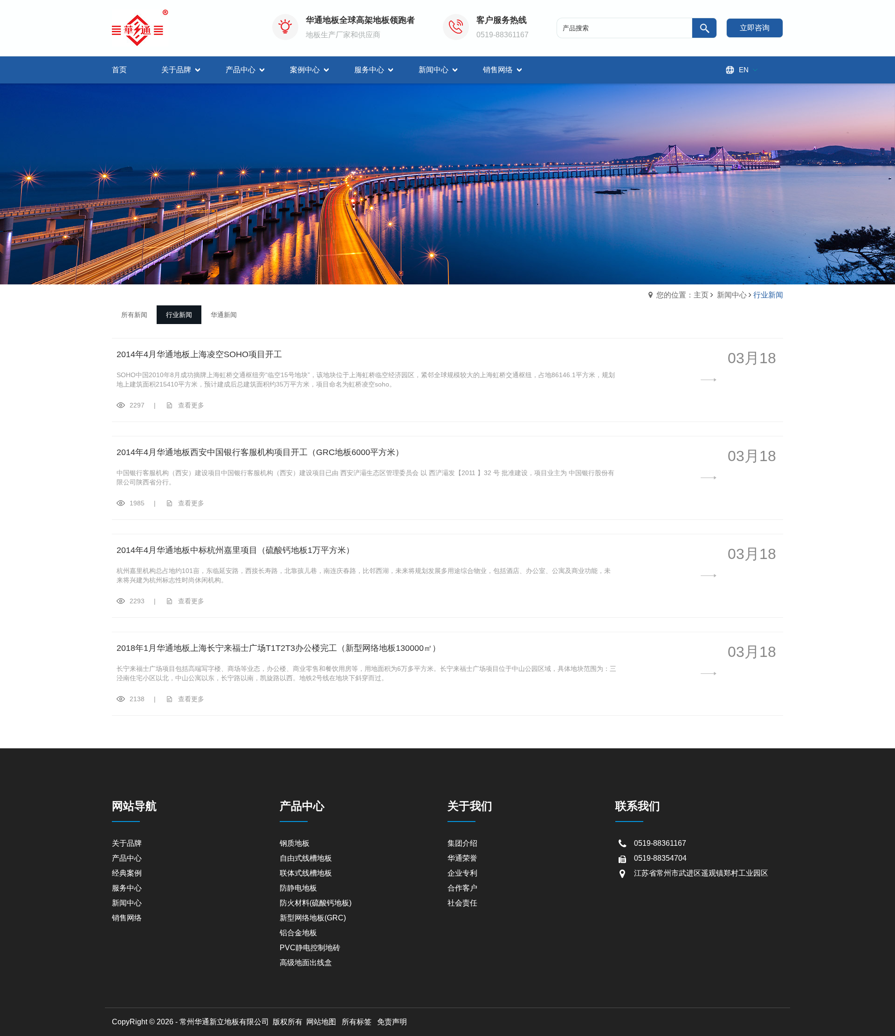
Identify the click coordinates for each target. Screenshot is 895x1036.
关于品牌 (127, 843)
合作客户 (462, 888)
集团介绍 (462, 843)
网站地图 (321, 1022)
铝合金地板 (298, 933)
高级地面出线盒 (306, 963)
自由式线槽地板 (306, 858)
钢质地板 (295, 843)
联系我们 (637, 806)
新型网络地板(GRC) (313, 918)
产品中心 (127, 858)
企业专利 (462, 873)
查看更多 (191, 405)
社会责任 (462, 903)
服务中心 (127, 888)
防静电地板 (298, 888)
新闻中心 (732, 295)
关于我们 (470, 806)
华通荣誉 (462, 858)
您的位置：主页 (682, 295)
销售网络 (127, 918)
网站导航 (134, 806)
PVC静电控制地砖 (310, 948)
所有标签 (357, 1022)
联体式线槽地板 (306, 873)
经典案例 (127, 873)
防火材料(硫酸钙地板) (315, 903)
